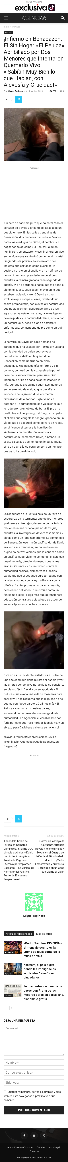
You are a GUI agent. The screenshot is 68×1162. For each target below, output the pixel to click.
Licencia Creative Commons (19, 1147)
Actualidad (9, 952)
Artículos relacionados (19, 933)
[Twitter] (18, 99)
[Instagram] (34, 1135)
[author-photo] (34, 910)
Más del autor (44, 933)
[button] (6, 18)
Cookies (41, 1147)
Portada (16, 26)
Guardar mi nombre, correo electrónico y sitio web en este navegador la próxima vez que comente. (32, 1095)
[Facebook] (24, 1135)
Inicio (6, 26)
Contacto (34, 1151)
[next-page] (11, 1008)
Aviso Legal (54, 1147)
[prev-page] (6, 1008)
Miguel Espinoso (15, 91)
